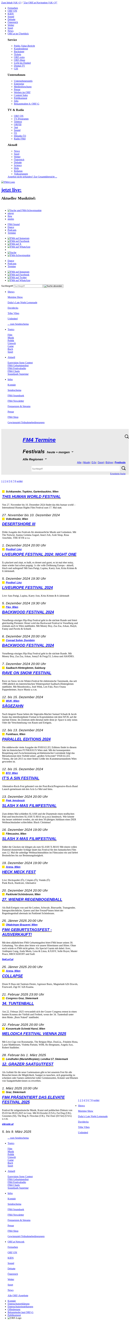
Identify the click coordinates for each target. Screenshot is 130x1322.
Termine (12, 233)
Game (11, 346)
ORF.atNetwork (16, 1241)
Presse (17, 89)
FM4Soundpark (16, 395)
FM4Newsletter (16, 401)
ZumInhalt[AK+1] (11, 2)
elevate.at (7, 1124)
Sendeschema (14, 390)
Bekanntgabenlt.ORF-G (26, 103)
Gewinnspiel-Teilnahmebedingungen (26, 422)
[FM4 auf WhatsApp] (19, 246)
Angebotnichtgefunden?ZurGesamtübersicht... (32, 176)
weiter (19, 481)
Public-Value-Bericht (24, 45)
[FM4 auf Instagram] (18, 238)
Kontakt (12, 384)
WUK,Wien (12, 701)
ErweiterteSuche (118, 474)
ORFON (12, 10)
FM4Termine (39, 440)
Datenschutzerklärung (18, 1303)
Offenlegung (14, 1309)
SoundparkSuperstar (18, 374)
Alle (79, 462)
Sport (10, 28)
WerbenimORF (22, 92)
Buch (10, 349)
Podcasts (12, 230)
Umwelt (12, 343)
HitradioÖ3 (20, 136)
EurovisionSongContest (20, 362)
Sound (11, 16)
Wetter (11, 25)
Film (10, 334)
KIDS (11, 13)
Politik (11, 340)
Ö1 (15, 133)
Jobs (16, 101)
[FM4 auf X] (14, 244)
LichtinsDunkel (22, 63)
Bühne (109, 462)
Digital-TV (19, 65)
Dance (11, 227)
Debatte (11, 19)
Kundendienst (21, 48)
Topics (11, 329)
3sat (16, 127)
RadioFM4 (20, 138)
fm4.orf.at (7, 959)
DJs (94, 462)
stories (11, 219)
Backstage (19, 51)
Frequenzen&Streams (19, 406)
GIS (16, 68)
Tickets (17, 54)
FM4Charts (14, 371)
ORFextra (19, 57)
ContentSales (21, 95)
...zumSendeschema (18, 324)
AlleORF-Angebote (18, 1295)
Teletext (18, 121)
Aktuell (11, 357)
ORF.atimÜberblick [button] (18, 33)
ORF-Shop (19, 60)
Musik (11, 337)
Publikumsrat (20, 98)
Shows (11, 291)
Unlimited (13, 318)
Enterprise (19, 83)
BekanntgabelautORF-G (20, 1312)
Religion (18, 171)
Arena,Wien (13, 867)
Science (18, 165)
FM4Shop (13, 417)
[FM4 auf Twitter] (17, 277)
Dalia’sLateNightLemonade (22, 302)
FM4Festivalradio (17, 368)
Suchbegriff (7, 286)
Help (16, 168)
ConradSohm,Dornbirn (20, 640)
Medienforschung (23, 86)
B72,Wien (12, 773)
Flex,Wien (12, 607)
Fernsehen (13, 8)
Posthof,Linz (14, 549)
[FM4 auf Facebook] (18, 241)
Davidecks (13, 308)
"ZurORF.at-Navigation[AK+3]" (40, 2)
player (11, 213)
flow (10, 216)
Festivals (120, 462)
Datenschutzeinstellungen (20, 1306)
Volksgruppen (21, 173)
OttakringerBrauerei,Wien (22, 924)
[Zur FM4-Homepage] (8, 182)
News (10, 30)
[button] (25, 210)
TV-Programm (21, 118)
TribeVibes (13, 313)
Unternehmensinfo (23, 81)
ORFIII (17, 124)
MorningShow (15, 297)
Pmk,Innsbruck (15, 800)
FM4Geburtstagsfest (18, 365)
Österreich (13, 22)
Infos (10, 379)
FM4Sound (14, 224)
